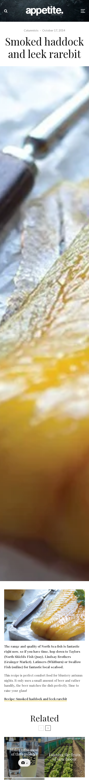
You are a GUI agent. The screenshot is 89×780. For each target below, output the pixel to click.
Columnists (31, 30)
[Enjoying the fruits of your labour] (64, 757)
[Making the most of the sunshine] (24, 757)
